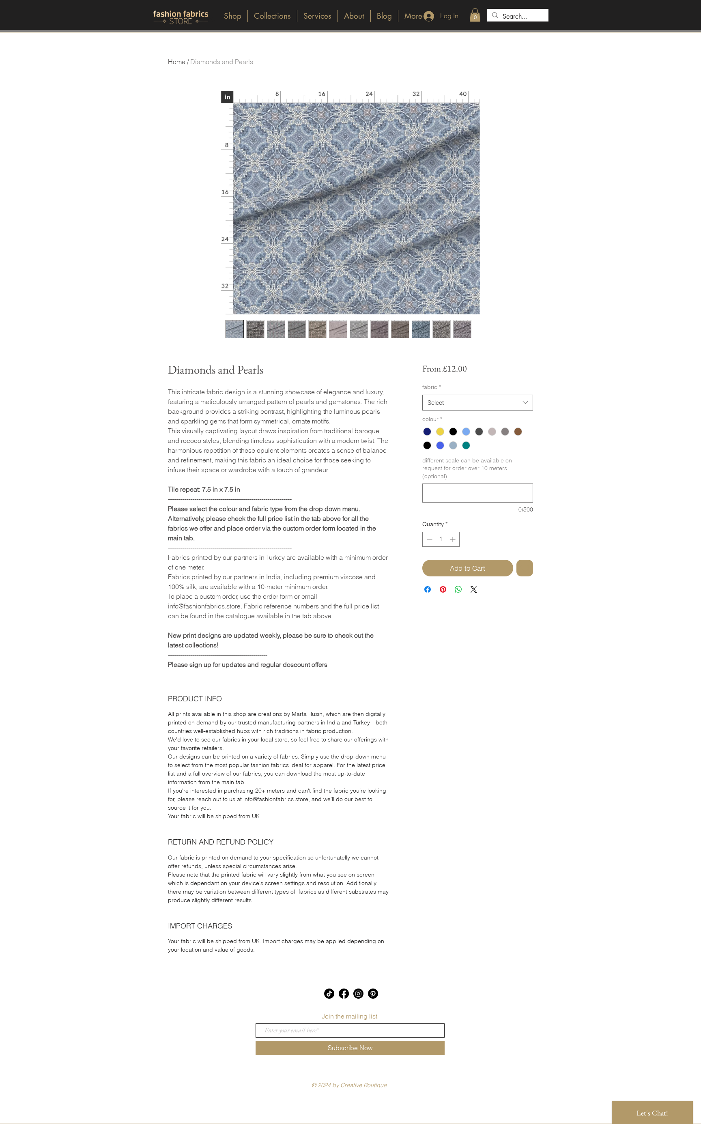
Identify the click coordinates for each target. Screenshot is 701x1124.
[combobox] (477, 402)
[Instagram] (358, 994)
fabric (431, 387)
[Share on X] (474, 589)
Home (176, 62)
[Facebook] (344, 994)
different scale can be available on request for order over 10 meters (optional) (467, 468)
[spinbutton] (441, 539)
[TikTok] (329, 994)
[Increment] (453, 539)
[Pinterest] (373, 994)
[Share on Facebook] (427, 589)
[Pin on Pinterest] (443, 589)
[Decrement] (429, 539)
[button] (475, 14)
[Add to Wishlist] (524, 568)
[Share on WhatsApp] (458, 589)
